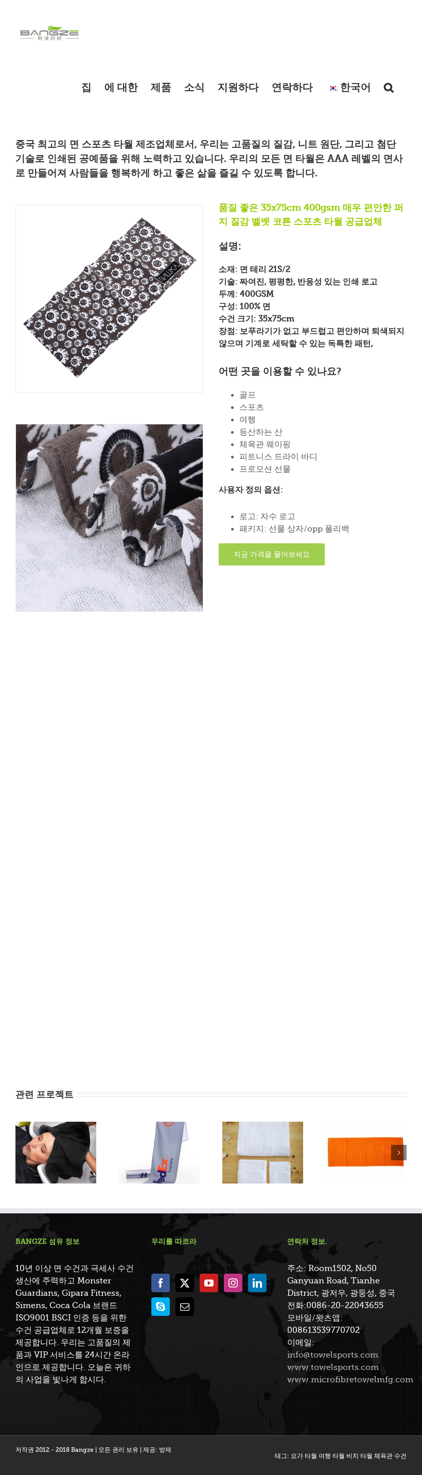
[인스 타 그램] (233, 1283)
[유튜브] (209, 1283)
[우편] (184, 1306)
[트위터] (184, 1283)
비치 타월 (359, 1456)
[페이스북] (160, 1283)
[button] (389, 87)
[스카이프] (160, 1306)
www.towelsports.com (333, 1367)
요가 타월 (304, 1456)
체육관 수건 (390, 1456)
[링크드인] (257, 1283)
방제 (165, 1449)
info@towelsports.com (332, 1355)
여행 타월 (332, 1456)
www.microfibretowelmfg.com (350, 1379)
